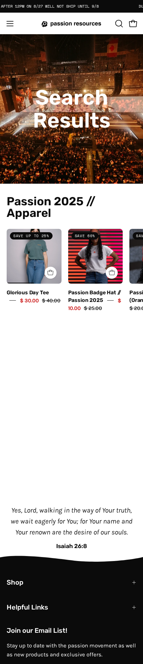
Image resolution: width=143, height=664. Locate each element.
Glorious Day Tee (28, 292)
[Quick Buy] (51, 273)
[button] (118, 23)
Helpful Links (27, 607)
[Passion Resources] (71, 23)
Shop (15, 582)
